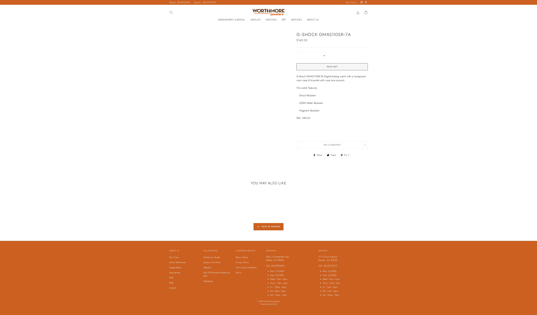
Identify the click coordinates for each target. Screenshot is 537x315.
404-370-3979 (330, 265)
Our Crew (174, 257)
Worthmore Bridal (211, 257)
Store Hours (351, 2)
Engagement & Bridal (231, 19)
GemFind (273, 304)
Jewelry (255, 19)
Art (284, 19)
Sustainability (175, 267)
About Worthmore (177, 262)
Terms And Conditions (246, 267)
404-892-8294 (278, 265)
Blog (171, 282)
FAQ (171, 277)
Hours (238, 272)
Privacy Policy (242, 262)
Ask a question (332, 145)
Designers (208, 281)
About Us (313, 19)
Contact (172, 287)
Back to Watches (270, 226)
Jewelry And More (212, 262)
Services (296, 19)
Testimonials (174, 272)
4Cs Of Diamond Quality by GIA (216, 274)
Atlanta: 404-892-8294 (179, 2)
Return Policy (242, 257)
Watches (271, 19)
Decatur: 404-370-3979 (205, 2)
